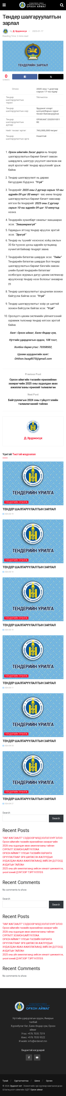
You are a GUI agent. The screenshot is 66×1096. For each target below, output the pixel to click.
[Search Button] (61, 5)
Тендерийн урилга (16, 502)
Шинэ (37, 1080)
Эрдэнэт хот (16, 1086)
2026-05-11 (9, 688)
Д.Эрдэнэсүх (20, 31)
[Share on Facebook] (24, 76)
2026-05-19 (9, 514)
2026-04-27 (9, 804)
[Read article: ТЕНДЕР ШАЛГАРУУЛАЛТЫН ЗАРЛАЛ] (33, 483)
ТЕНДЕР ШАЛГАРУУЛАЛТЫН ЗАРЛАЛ (29, 509)
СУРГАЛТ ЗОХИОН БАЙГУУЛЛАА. (21, 849)
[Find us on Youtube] (37, 1057)
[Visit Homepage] (33, 5)
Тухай (5, 1080)
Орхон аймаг (36, 1090)
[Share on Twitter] (50, 76)
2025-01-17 (37, 31)
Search (6, 812)
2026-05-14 (9, 572)
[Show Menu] (4, 5)
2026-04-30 (9, 746)
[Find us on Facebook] (29, 1057)
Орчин (49, 1080)
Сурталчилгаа (21, 1080)
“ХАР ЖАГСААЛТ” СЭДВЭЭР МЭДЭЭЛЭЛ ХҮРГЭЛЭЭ (32, 838)
